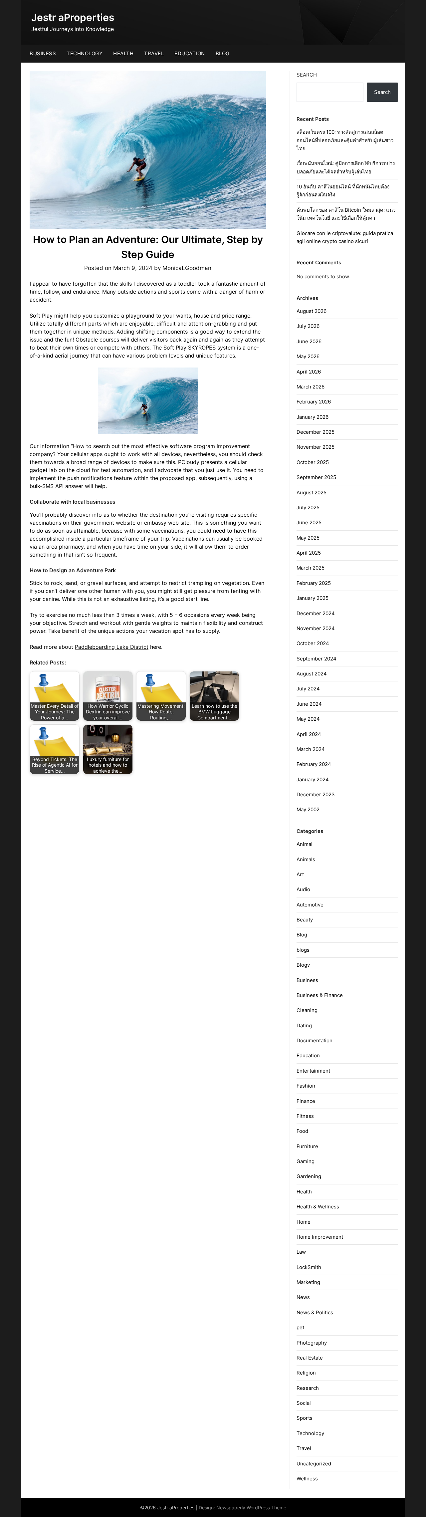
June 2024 (309, 704)
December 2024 (316, 613)
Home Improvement (320, 1237)
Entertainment (313, 1071)
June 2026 (309, 341)
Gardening (309, 1176)
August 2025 (311, 492)
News (303, 1297)
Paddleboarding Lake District (111, 646)
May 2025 (308, 538)
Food (302, 1131)
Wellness (307, 1478)
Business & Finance (320, 995)
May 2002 (308, 809)
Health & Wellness (318, 1206)
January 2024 (313, 779)
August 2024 (312, 673)
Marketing (308, 1282)
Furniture (307, 1146)
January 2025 (312, 598)
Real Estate (310, 1358)
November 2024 (316, 628)
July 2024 (308, 688)
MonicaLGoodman (186, 268)
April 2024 (309, 734)
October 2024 (313, 643)
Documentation (314, 1040)
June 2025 (309, 522)
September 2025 (316, 477)
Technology (85, 53)
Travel (154, 53)
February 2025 (314, 583)
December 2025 (315, 432)
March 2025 (310, 568)
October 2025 (313, 462)
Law (301, 1252)
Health (123, 53)
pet (300, 1327)
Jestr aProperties (72, 17)
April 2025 (309, 553)
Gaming (306, 1161)
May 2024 (308, 719)
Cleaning (307, 1010)
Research (308, 1388)
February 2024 (314, 764)
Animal (305, 844)
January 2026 (312, 417)
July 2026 (308, 326)
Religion (306, 1373)
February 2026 (314, 401)
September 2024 (316, 658)
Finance (306, 1101)
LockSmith (309, 1267)
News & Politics (315, 1312)
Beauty (305, 919)
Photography (312, 1343)
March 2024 (311, 749)
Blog (223, 53)
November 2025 (315, 447)
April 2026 (309, 372)
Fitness (305, 1116)
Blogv (303, 965)
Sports (305, 1418)
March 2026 (310, 386)
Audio (303, 889)
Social (304, 1403)
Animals (306, 859)
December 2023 (316, 794)
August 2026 (311, 311)
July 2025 (308, 507)
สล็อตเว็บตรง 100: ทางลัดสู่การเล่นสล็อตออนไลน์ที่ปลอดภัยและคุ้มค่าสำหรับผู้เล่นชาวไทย (345, 140)
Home (304, 1222)
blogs (303, 950)
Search (307, 75)
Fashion (306, 1086)
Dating (304, 1025)
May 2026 (308, 356)
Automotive (310, 904)
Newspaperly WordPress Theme (251, 1507)
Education (189, 53)
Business (43, 53)
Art (300, 874)
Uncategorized (314, 1463)
